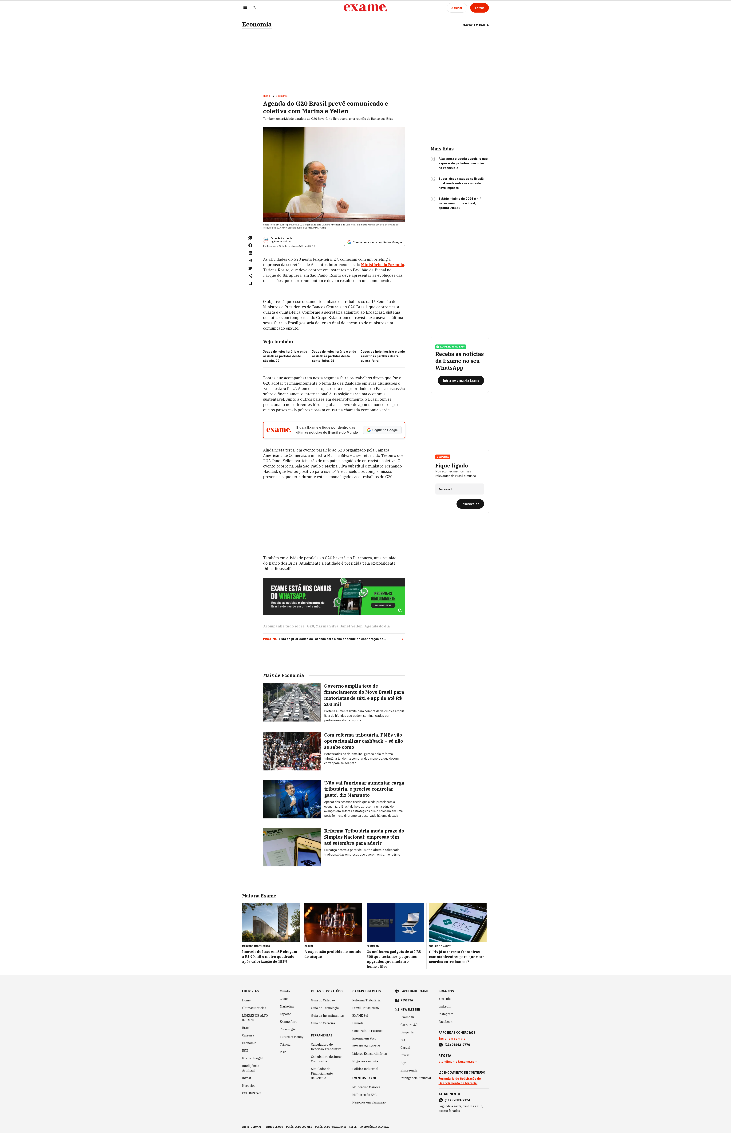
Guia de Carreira (323, 1023)
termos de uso (273, 1126)
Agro (404, 1063)
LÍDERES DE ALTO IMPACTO (255, 1018)
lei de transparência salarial (369, 1126)
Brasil (246, 1028)
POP (283, 1052)
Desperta (407, 1032)
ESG (245, 1050)
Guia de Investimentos (327, 1015)
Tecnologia (288, 1029)
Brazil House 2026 (365, 1008)
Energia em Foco (364, 1038)
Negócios (248, 1085)
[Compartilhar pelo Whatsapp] (250, 237)
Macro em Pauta (476, 25)
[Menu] (245, 8)
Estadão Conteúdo (281, 238)
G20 (310, 626)
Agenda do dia (377, 626)
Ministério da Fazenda (382, 264)
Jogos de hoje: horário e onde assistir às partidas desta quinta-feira (383, 356)
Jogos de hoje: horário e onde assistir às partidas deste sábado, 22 (285, 356)
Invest (246, 1078)
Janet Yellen (351, 626)
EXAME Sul (360, 1015)
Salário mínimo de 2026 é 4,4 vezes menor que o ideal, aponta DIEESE (460, 203)
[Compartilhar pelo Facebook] (250, 245)
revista (407, 1000)
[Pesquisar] (254, 8)
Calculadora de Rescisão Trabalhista (326, 1047)
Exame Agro (288, 1022)
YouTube (445, 999)
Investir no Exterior (366, 1046)
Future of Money (291, 1037)
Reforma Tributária (366, 1000)
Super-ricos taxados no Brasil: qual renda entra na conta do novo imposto (461, 183)
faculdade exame (415, 991)
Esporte (285, 1014)
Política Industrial (365, 1069)
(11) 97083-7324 (457, 1100)
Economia (257, 24)
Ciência (285, 1044)
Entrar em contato (452, 1038)
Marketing (287, 1006)
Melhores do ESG (364, 1095)
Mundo (285, 991)
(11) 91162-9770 (457, 1045)
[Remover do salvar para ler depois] (250, 283)
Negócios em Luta (365, 1061)
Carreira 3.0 (409, 1025)
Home (266, 95)
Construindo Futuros (367, 1031)
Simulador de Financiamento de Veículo (322, 1073)
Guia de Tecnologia (325, 1008)
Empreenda (409, 1070)
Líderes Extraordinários (369, 1053)
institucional (251, 1126)
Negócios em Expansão (369, 1102)
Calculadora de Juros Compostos (326, 1059)
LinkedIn (445, 1006)
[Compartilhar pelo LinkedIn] (250, 253)
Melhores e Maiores (366, 1087)
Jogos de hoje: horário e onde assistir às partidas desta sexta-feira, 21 (334, 356)
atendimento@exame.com (458, 1061)
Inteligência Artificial (250, 1068)
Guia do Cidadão (323, 1000)
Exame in (407, 1017)
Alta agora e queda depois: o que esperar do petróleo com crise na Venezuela (463, 163)
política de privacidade (330, 1126)
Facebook (445, 1022)
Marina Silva (327, 626)
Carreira (248, 1035)
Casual (285, 999)
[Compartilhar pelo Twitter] (250, 268)
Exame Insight (252, 1058)
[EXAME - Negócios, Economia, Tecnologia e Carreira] (365, 8)
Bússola (358, 1023)
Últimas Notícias (254, 1008)
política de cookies (299, 1126)
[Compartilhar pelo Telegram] (250, 260)
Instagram (446, 1014)
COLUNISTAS (251, 1093)
